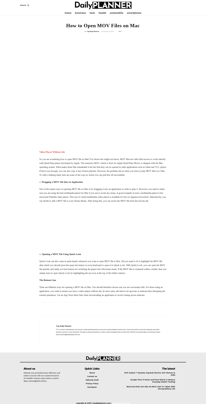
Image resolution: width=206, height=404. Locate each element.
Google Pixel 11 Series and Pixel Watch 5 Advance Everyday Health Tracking (152, 381)
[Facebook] (86, 71)
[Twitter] (184, 5)
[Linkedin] (108, 71)
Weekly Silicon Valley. (121, 403)
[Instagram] (179, 5)
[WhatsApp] (102, 71)
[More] (119, 71)
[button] (25, 5)
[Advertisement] (103, 51)
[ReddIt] (113, 71)
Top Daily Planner (93, 31)
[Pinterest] (97, 71)
